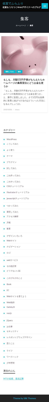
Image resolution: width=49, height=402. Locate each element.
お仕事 (10, 326)
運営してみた (9, 71)
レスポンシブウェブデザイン (19, 337)
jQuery (10, 320)
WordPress (12, 139)
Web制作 (11, 302)
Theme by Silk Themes (24, 398)
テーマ (10, 156)
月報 (9, 222)
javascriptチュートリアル (18, 198)
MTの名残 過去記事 (13, 378)
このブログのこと (14, 278)
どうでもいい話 (13, 271)
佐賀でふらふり (13, 3)
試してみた (11, 168)
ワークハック (12, 357)
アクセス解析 (12, 216)
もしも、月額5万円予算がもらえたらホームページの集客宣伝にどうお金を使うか (24, 83)
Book (9, 284)
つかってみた (12, 205)
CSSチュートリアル (15, 186)
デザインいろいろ (14, 236)
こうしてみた (12, 144)
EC (8, 290)
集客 (19, 71)
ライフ (10, 350)
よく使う (11, 150)
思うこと (11, 343)
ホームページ (21, 25)
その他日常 (11, 266)
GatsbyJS (11, 307)
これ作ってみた (13, 175)
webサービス (12, 260)
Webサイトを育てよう (16, 296)
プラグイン (11, 162)
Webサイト (12, 240)
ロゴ (9, 252)
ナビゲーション (13, 246)
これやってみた (13, 181)
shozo (17, 110)
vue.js (9, 313)
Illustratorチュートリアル (18, 192)
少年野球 (11, 363)
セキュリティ (12, 331)
